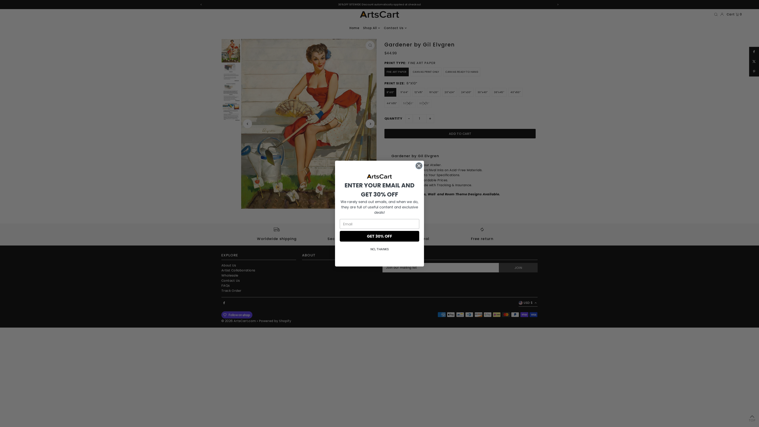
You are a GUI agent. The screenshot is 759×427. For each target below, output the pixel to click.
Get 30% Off (379, 236)
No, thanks (379, 249)
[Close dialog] (418, 165)
